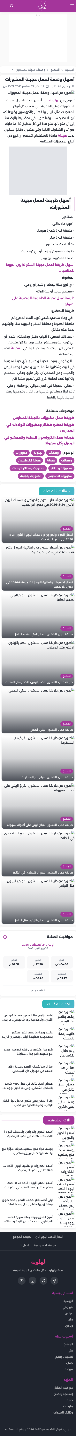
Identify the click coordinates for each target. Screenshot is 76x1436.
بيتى (70, 1350)
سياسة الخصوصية (45, 1245)
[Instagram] (32, 1281)
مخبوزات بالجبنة (31, 476)
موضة (69, 1369)
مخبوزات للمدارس (60, 476)
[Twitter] (43, 1281)
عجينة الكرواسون (29, 460)
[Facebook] (54, 1281)
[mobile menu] (72, 6)
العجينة (16, 348)
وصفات (54, 453)
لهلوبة (54, 100)
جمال (69, 1363)
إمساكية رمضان (63, 1394)
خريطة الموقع (22, 1236)
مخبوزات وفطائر (61, 468)
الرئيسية (68, 1301)
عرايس (69, 1313)
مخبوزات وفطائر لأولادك (28, 468)
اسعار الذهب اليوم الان (49, 1236)
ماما (70, 1319)
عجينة (62, 135)
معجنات (66, 460)
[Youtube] (22, 1281)
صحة (70, 1400)
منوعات (68, 1406)
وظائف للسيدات (63, 1412)
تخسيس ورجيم (64, 1356)
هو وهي (68, 1307)
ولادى (69, 1325)
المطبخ (68, 1344)
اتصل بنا (24, 1245)
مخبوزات (21, 453)
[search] (12, 6)
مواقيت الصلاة (63, 1387)
